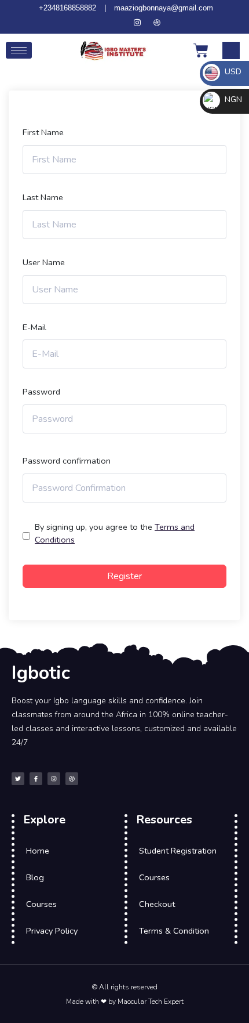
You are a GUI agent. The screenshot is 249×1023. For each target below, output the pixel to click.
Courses (41, 904)
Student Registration (178, 850)
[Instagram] (137, 22)
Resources (164, 819)
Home (37, 850)
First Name (43, 132)
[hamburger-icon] (19, 50)
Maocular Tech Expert (151, 1001)
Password (41, 391)
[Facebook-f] (36, 778)
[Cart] (201, 50)
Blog (35, 877)
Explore (44, 819)
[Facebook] (117, 22)
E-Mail (34, 327)
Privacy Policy (52, 931)
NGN (232, 99)
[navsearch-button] (231, 50)
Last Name (43, 197)
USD (231, 71)
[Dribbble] (71, 778)
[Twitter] (98, 22)
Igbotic (41, 672)
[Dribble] (157, 22)
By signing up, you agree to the (115, 533)
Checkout (157, 904)
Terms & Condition (174, 931)
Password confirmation (67, 461)
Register (124, 576)
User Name (44, 262)
